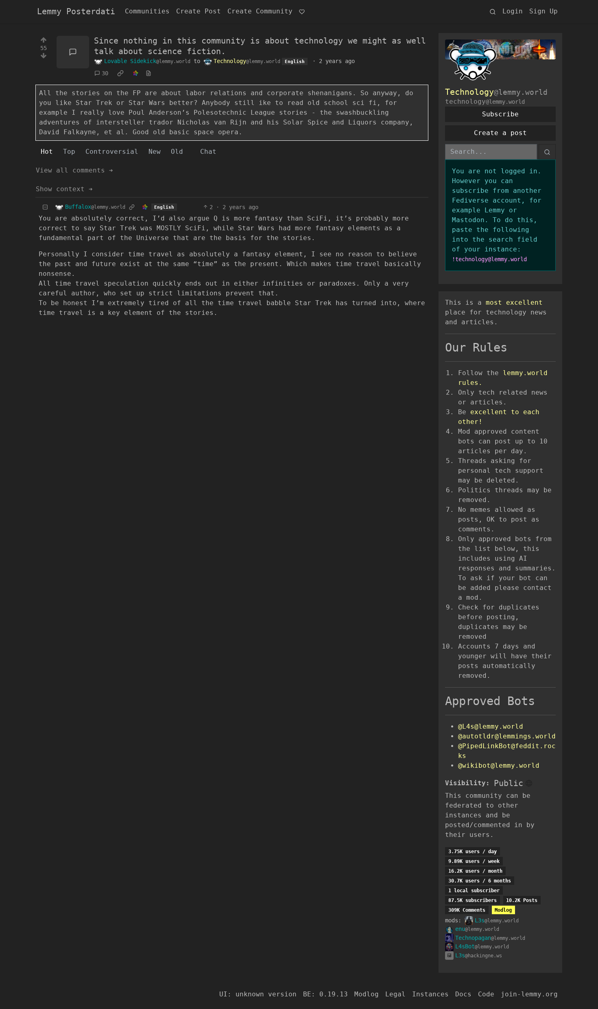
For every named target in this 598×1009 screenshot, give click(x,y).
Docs (463, 994)
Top (69, 151)
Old (177, 151)
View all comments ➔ (74, 170)
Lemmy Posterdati (76, 11)
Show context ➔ (64, 189)
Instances (430, 994)
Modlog (503, 910)
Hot (47, 151)
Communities (147, 11)
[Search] (492, 11)
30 (105, 73)
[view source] (148, 73)
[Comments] (73, 52)
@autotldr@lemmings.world (507, 736)
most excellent (514, 302)
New (154, 151)
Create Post (198, 11)
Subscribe (500, 114)
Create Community (259, 11)
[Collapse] (45, 207)
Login (512, 11)
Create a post (500, 133)
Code (486, 994)
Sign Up (543, 11)
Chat (208, 151)
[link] (120, 73)
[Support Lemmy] (302, 11)
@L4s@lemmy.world (490, 726)
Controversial (111, 151)
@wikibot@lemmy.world (498, 765)
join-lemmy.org (529, 994)
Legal (395, 994)
